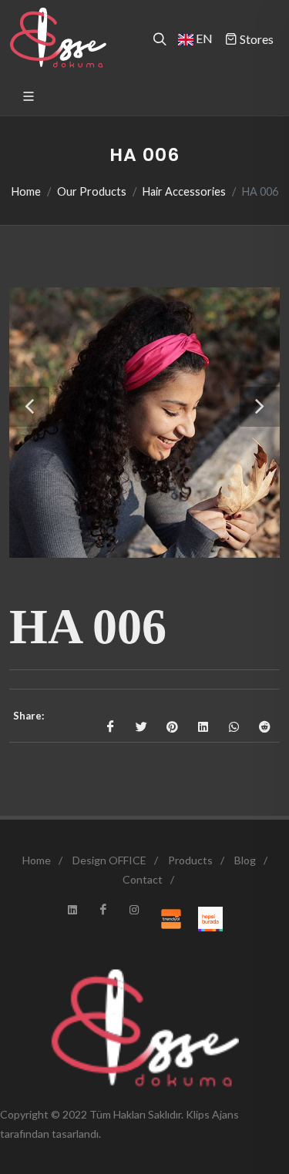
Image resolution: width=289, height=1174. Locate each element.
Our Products (91, 191)
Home (26, 191)
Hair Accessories (184, 191)
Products (190, 860)
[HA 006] (144, 422)
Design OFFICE (109, 860)
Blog (245, 860)
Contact (143, 879)
